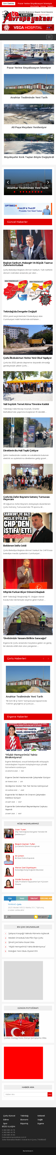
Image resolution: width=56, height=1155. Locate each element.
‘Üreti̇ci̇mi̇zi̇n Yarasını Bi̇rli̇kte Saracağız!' (24, 638)
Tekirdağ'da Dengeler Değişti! (20, 311)
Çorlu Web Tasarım (28, 1151)
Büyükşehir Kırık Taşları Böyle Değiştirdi (29, 157)
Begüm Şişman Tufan (25, 844)
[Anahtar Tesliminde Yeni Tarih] (29, 84)
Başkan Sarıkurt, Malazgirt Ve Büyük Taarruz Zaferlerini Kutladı (28, 264)
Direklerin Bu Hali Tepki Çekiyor (20, 450)
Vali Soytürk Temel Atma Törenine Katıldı (26, 404)
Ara (49, 1094)
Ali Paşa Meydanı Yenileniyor (29, 127)
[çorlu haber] (28, 17)
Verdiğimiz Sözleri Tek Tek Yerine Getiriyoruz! (26, 786)
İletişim (50, 6)
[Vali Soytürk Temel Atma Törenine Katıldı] (28, 386)
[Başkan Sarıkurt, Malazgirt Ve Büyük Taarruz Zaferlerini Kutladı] (28, 244)
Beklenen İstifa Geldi (14, 545)
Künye (43, 6)
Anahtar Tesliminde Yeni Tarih (29, 97)
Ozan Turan (20, 829)
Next (48, 182)
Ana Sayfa (34, 6)
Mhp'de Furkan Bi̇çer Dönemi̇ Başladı (23, 592)
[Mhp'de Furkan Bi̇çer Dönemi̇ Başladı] (28, 574)
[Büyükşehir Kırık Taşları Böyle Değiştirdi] (29, 144)
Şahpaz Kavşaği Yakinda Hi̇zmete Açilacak (28, 933)
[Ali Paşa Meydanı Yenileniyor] (29, 114)
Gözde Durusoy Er (23, 879)
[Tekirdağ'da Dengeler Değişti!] (28, 293)
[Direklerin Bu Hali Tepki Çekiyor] (28, 432)
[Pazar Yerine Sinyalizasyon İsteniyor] (29, 54)
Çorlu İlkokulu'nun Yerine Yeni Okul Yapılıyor (27, 358)
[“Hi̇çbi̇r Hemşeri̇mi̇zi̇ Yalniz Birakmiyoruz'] (28, 737)
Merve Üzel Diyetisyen (25, 867)
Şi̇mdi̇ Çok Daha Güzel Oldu (21, 942)
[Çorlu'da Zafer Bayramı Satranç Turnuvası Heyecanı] (28, 479)
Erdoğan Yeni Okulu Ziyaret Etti (23, 951)
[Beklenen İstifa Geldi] (28, 527)
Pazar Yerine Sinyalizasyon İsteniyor (35, 3)
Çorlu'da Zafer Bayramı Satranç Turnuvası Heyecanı (26, 498)
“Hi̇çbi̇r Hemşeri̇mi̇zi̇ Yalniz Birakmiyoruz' (21, 756)
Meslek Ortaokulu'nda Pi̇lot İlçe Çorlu (25, 937)
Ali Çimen (19, 856)
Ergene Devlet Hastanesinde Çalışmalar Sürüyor (27, 777)
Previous (7, 182)
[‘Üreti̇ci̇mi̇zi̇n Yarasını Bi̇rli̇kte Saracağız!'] (28, 620)
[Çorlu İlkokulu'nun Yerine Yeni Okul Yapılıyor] (28, 339)
